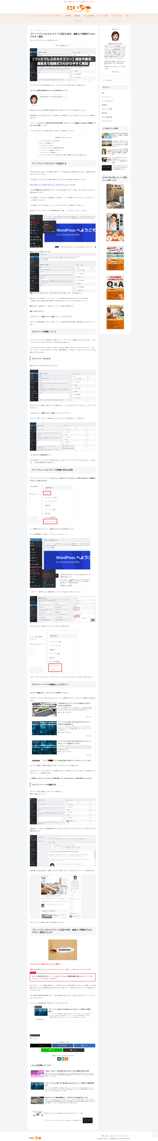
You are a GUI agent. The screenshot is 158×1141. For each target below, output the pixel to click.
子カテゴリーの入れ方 (47, 145)
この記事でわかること (60, 137)
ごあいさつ (113, 1136)
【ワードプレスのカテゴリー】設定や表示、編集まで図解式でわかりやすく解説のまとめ (63, 155)
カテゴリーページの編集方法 (49, 152)
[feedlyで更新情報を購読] (62, 1059)
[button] (73, 1050)
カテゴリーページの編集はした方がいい (50, 150)
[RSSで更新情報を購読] (66, 1059)
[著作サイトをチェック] (59, 1059)
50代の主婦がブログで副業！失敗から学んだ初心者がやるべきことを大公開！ (53, 184)
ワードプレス (34, 1038)
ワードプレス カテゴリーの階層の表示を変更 (52, 148)
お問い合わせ (104, 1136)
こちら (121, 58)
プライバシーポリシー (123, 1136)
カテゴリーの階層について (47, 143)
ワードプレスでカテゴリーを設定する (50, 140)
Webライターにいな (115, 43)
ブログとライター (36, 1035)
